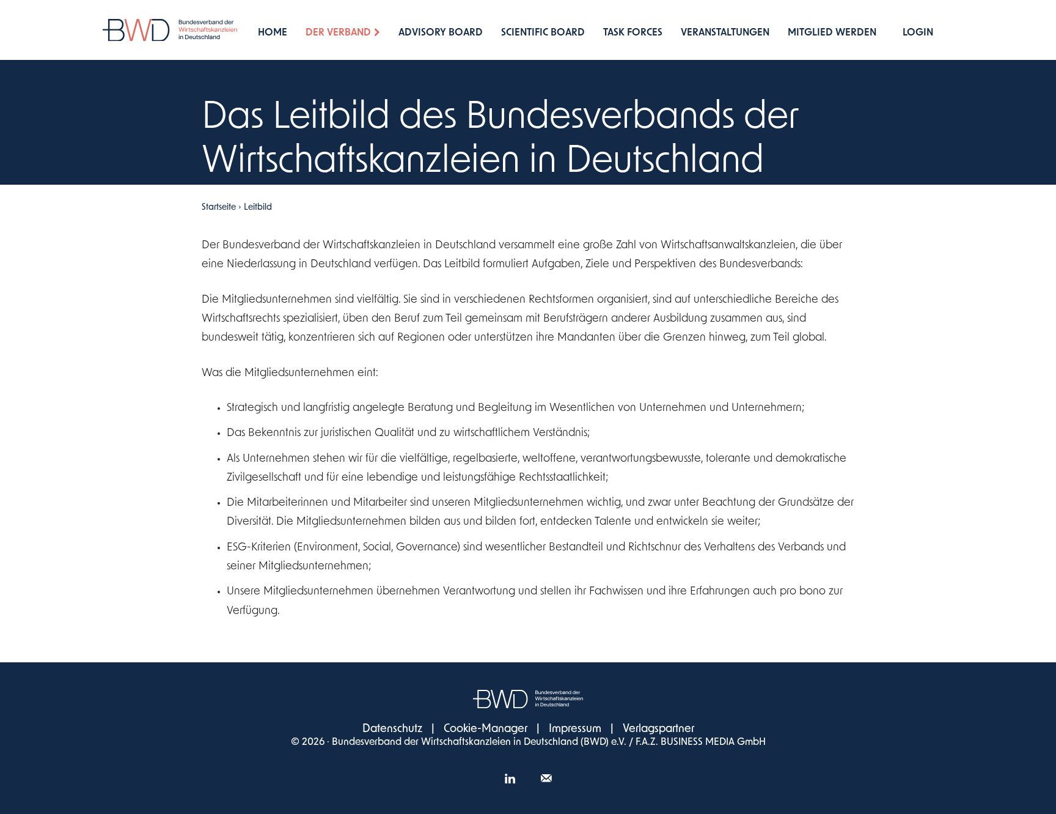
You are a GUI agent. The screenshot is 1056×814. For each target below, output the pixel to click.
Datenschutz (392, 729)
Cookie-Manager (485, 729)
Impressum (575, 729)
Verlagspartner (658, 729)
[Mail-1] (546, 780)
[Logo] (170, 30)
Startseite (219, 207)
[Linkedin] (509, 780)
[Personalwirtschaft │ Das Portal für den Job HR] (528, 699)
